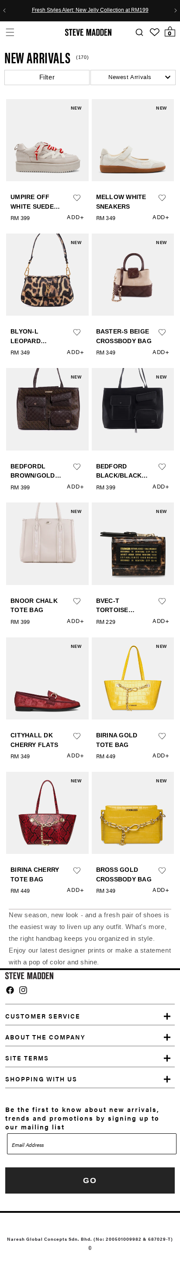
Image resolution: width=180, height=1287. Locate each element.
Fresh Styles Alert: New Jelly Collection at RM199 (90, 10)
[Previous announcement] (4, 10)
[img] (10, 990)
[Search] (139, 32)
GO (90, 1180)
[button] (9, 32)
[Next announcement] (175, 10)
